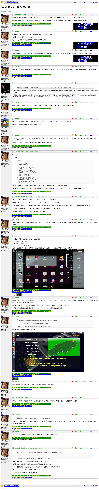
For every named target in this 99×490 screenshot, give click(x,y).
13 (13, 297)
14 (13, 316)
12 (13, 235)
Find (84, 2)
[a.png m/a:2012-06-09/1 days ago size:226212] (19, 295)
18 (13, 431)
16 (13, 397)
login (94, 2)
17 (13, 414)
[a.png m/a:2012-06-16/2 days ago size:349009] (15, 379)
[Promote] (72, 14)
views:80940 (4, 488)
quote (91, 14)
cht (5, 2)
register (96, 2)
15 (13, 381)
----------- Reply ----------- (6, 11)
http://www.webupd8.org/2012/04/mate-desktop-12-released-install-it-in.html (53, 121)
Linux (16, 2)
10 (13, 196)
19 (13, 448)
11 (13, 219)
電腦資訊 (10, 2)
